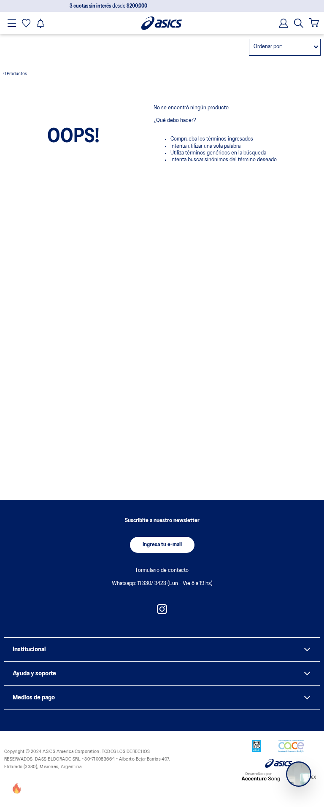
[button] (299, 23)
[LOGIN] (281, 23)
